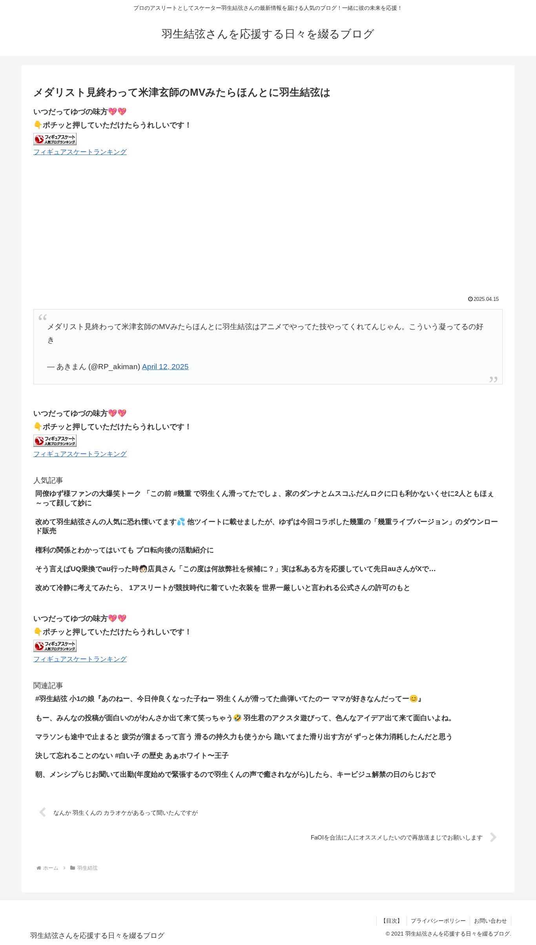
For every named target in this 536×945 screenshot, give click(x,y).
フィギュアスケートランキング (80, 152)
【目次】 (392, 921)
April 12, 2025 (165, 366)
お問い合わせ (490, 921)
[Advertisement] (268, 227)
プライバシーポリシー (438, 921)
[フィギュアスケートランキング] (55, 138)
